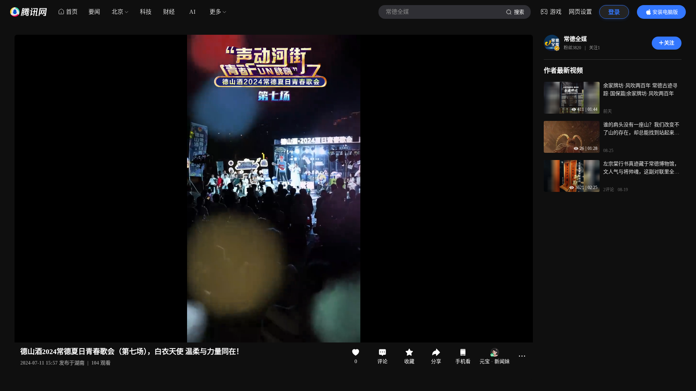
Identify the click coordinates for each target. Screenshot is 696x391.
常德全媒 (575, 39)
